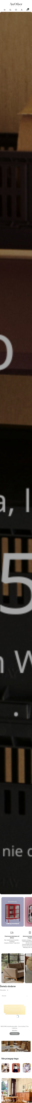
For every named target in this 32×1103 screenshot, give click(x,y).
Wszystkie (3, 990)
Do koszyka (15, 1033)
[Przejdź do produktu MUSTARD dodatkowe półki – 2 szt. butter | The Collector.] (14, 1009)
